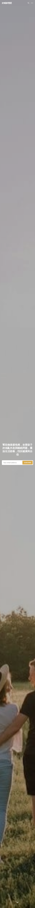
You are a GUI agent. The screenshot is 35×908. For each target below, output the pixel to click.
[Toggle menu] (32, 3)
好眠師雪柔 (7, 3)
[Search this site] (28, 3)
